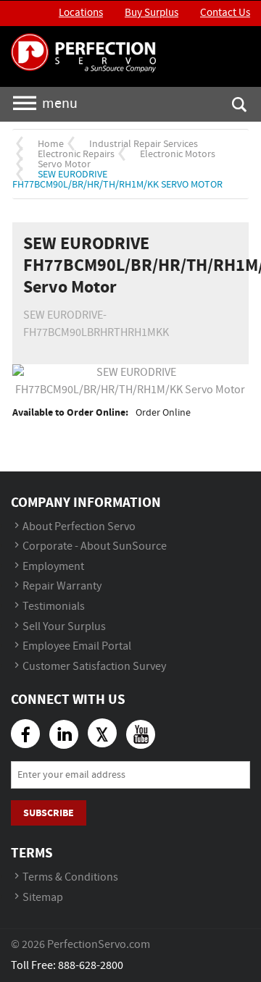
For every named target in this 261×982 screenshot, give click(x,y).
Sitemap (42, 897)
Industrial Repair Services (143, 144)
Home (51, 144)
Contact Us (225, 13)
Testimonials (53, 606)
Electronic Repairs (76, 154)
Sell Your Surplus (64, 626)
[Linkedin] (63, 734)
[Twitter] (102, 732)
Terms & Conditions (70, 877)
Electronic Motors (177, 154)
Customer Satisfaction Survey (94, 666)
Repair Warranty (62, 586)
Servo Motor (64, 164)
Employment (53, 566)
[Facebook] (25, 733)
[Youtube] (140, 734)
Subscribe (48, 813)
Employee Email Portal (76, 646)
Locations (81, 13)
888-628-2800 (90, 965)
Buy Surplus (151, 13)
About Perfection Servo (79, 526)
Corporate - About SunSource (94, 546)
